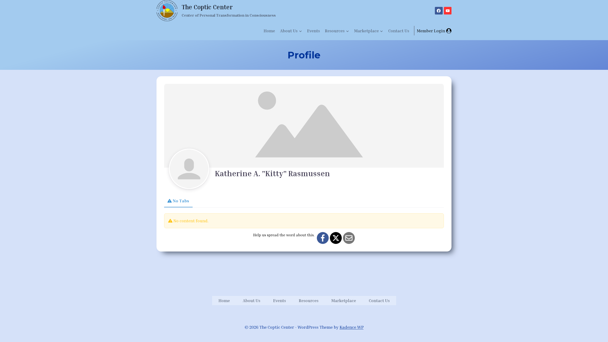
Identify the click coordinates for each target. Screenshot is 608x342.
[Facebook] (438, 10)
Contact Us (398, 30)
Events (313, 30)
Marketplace (343, 300)
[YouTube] (447, 10)
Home (269, 30)
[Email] (349, 238)
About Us (251, 300)
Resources (308, 300)
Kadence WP (352, 327)
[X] (336, 238)
